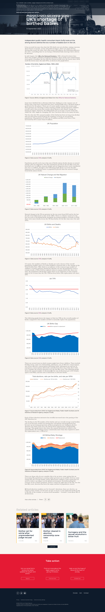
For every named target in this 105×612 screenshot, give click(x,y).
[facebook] (45, 499)
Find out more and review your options (27, 12)
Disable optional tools (82, 8)
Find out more (52, 578)
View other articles (30, 499)
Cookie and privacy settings (39, 599)
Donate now (77, 578)
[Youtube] (24, 593)
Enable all (85, 6)
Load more (52, 546)
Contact (86, 593)
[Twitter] (21, 593)
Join (80, 593)
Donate (75, 593)
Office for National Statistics (47, 56)
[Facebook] (17, 593)
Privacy (17, 599)
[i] (51, 371)
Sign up (28, 578)
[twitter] (48, 499)
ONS (39, 158)
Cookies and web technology (27, 599)
